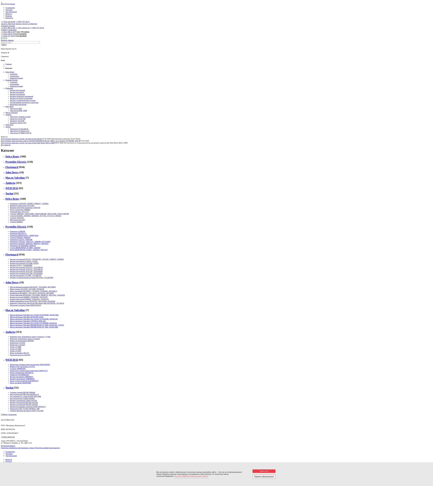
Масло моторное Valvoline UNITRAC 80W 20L (28, 321)
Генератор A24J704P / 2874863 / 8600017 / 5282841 (29, 204)
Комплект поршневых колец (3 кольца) (25, 339)
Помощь (8, 16)
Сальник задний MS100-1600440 (22, 392)
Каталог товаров (7, 40)
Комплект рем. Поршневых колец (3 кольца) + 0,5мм (30, 337)
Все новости (5, 145)
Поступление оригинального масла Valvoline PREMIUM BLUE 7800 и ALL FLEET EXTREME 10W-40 (40, 141)
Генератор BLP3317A (18, 233)
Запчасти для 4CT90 (17, 119)
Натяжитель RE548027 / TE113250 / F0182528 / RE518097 (32, 293)
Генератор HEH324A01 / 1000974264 (24, 235)
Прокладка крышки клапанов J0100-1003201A (28, 407)
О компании (10, 8)
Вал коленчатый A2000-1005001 (22, 398)
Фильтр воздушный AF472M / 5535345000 (26, 273)
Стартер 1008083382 (18, 369)
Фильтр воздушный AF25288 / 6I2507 (24, 263)
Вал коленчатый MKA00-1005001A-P (24, 394)
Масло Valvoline (11, 113)
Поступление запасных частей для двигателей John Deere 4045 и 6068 (28, 143)
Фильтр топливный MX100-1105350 (24, 403)
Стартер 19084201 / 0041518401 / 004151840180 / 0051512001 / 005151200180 (39, 214)
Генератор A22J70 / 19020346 (21, 240)
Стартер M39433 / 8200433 (20, 237)
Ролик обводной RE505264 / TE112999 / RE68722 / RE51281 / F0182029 (37, 295)
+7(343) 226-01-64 (8, 437)
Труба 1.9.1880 (15, 347)
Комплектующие (16, 78)
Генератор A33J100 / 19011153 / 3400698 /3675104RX (30, 242)
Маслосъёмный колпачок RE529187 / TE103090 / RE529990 (33, 287)
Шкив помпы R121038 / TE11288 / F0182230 (27, 289)
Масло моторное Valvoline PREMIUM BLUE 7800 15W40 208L (34, 327)
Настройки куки (7, 420)
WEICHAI (9, 125)
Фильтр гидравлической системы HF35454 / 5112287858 (31, 278)
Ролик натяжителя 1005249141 (21, 373)
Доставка (9, 10)
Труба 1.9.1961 (15, 351)
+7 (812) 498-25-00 (8, 32)
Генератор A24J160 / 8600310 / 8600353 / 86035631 (29, 244)
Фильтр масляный (17, 92)
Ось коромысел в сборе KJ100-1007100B (25, 396)
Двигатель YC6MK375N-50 (20, 133)
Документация (11, 12)
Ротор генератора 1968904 (20, 210)
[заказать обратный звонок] (2, 38)
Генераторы (14, 76)
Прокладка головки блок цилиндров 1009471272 (29, 371)
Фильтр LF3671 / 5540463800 (21, 265)
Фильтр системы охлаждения (21, 98)
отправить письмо (8, 26)
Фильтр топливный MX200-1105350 (24, 405)
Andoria (8, 115)
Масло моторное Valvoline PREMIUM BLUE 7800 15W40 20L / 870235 (37, 325)
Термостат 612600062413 (19, 375)
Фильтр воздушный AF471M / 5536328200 (26, 271)
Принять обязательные (264, 477)
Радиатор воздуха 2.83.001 (20, 355)
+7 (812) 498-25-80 (8, 28)
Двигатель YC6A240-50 (19, 129)
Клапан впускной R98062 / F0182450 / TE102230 (28, 297)
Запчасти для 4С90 (17, 121)
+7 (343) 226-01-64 (22, 28)
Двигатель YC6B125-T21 (19, 131)
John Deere (9, 107)
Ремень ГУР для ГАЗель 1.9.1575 (22, 367)
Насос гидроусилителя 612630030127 (24, 381)
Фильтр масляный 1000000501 (21, 377)
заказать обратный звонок (11, 24)
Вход (3, 4)
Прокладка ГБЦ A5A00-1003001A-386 (24, 409)
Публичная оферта (8, 446)
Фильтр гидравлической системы (23, 100)
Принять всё (264, 471)
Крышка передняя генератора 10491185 (25, 208)
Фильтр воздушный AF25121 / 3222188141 (26, 269)
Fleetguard (9, 88)
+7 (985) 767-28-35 (22, 22)
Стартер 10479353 (17, 218)
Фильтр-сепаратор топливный (21, 96)
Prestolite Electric (11, 80)
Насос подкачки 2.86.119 (19, 353)
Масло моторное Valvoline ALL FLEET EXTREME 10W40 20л (34, 319)
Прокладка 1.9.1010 (17, 343)
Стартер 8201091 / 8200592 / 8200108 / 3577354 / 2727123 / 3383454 (35, 216)
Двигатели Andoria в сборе (20, 117)
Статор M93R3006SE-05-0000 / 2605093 (25, 248)
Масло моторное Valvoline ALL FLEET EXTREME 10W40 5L (33, 323)
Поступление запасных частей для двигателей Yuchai (21, 139)
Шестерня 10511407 (17, 220)
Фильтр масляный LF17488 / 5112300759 (25, 276)
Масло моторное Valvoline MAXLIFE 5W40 (26, 317)
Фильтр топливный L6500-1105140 (23, 401)
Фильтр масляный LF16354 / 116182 (24, 261)
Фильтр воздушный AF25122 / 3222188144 (26, 267)
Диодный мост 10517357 (19, 212)
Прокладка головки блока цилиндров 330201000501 (30, 365)
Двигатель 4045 (16, 109)
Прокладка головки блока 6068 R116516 (25, 305)
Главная (8, 64)
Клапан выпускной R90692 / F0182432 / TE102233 (29, 299)
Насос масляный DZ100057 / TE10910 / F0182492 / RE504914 (33, 291)
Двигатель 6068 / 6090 (18, 111)
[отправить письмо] (6, 38)
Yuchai (7, 127)
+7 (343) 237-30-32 (8, 36)
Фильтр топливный (17, 94)
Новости (8, 14)
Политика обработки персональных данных (18, 448)
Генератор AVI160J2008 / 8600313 (23, 246)
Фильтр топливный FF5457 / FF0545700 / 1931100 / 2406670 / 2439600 (37, 259)
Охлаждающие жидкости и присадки (24, 102)
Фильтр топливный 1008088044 (22, 379)
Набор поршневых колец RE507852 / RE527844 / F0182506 (32, 301)
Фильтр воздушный (17, 90)
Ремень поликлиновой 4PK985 (22, 341)
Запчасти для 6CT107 (18, 123)
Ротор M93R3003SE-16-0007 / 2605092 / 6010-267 (29, 250)
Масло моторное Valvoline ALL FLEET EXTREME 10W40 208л (34, 315)
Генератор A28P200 (17, 231)
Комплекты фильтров (18, 104)
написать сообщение (29, 24)
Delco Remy (9, 72)
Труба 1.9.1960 (15, 349)
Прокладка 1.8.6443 (17, 345)
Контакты (9, 18)
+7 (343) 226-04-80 (8, 22)
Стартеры (13, 74)
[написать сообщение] (4, 38)
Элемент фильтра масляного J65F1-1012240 (26, 411)
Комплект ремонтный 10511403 (22, 206)
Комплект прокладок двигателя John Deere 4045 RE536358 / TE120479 (37, 303)
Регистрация (10, 4)
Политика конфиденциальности (47, 448)
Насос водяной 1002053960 (20, 383)
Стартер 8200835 (16, 222)
